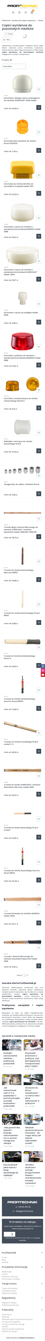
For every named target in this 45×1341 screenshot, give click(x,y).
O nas (4, 1257)
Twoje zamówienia (9, 1288)
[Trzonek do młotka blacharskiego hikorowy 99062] (22, 556)
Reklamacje (7, 1272)
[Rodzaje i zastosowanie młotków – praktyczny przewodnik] (11, 1044)
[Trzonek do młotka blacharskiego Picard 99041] (22, 599)
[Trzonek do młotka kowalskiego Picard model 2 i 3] (22, 727)
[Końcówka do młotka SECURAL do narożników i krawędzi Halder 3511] (22, 170)
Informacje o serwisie (11, 1279)
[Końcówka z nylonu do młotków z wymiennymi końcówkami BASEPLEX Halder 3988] (22, 212)
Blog (3, 1260)
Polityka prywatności (10, 1305)
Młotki (10, 34)
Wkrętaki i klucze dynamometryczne (17, 1319)
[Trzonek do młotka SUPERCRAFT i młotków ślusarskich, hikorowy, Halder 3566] (22, 770)
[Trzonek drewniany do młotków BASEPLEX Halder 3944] (22, 899)
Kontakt (5, 1262)
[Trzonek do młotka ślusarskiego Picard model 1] (22, 813)
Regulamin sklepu (9, 1302)
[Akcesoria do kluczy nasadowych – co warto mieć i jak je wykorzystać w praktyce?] (33, 1079)
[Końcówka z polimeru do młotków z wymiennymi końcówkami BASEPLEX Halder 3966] (22, 341)
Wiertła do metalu (9, 1331)
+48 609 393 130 (24, 1207)
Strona (19, 975)
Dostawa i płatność (10, 1276)
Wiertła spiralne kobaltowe (13, 1329)
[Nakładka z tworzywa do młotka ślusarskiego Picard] (22, 427)
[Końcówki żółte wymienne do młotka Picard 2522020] (22, 127)
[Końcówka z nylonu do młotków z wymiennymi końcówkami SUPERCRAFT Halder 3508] (22, 255)
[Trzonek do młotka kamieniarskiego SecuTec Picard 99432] (22, 685)
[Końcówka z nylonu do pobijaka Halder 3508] (22, 298)
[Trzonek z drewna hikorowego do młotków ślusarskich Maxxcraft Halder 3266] (22, 942)
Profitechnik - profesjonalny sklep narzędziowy (19, 20)
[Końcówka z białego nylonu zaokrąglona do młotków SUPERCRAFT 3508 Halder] (22, 84)
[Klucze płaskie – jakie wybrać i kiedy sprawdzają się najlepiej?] (11, 1156)
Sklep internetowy (19, 1338)
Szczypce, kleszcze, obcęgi (13, 1324)
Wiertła (5, 1326)
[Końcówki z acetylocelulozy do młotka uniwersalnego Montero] (22, 384)
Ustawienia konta (9, 1291)
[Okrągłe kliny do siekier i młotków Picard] (22, 470)
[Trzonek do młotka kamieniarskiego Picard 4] (22, 642)
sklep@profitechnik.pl (24, 1211)
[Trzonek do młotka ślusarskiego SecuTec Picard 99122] (22, 856)
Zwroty (5, 1274)
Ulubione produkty (9, 1293)
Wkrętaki (5, 1317)
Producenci (6, 1314)
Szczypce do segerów (11, 1322)
